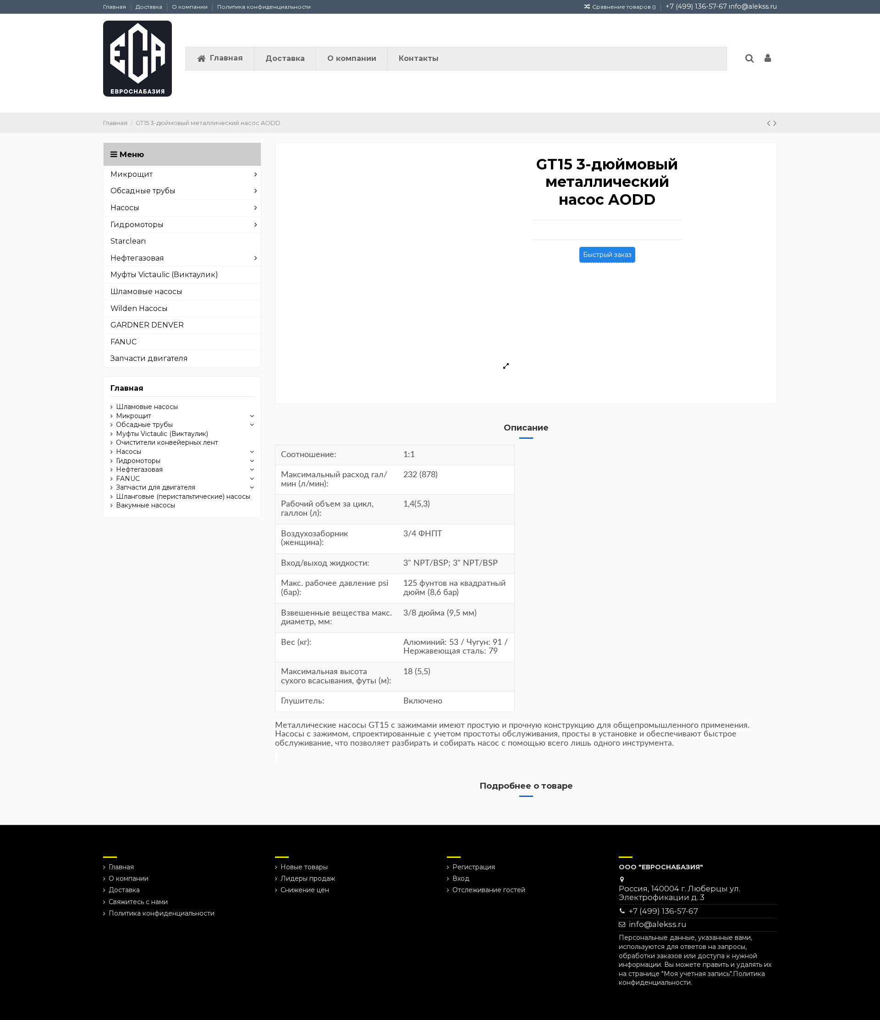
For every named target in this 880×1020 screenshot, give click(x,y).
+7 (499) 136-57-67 (696, 6)
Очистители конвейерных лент (167, 442)
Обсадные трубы (144, 424)
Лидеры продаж (307, 878)
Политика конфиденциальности (264, 6)
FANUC (128, 479)
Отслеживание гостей (488, 890)
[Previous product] (770, 123)
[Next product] (775, 123)
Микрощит (133, 416)
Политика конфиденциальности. (692, 978)
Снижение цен (304, 890)
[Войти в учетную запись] (768, 59)
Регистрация (473, 867)
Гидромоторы (138, 461)
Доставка (150, 6)
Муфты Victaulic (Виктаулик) (162, 434)
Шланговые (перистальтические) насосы (183, 496)
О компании (190, 6)
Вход (460, 878)
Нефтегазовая (139, 469)
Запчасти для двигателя (155, 487)
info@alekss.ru (753, 6)
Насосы (128, 451)
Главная (115, 6)
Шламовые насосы (147, 407)
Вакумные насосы (145, 505)
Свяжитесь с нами (138, 902)
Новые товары (304, 867)
